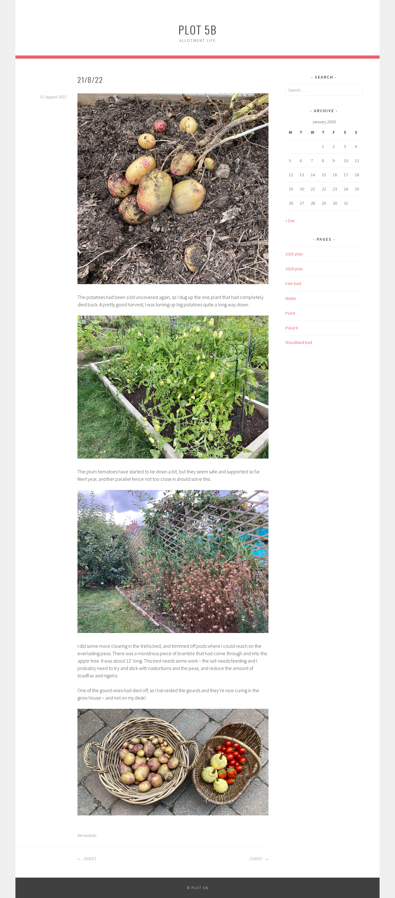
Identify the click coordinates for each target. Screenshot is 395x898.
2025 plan (294, 254)
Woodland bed (298, 342)
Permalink (86, 836)
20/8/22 (89, 859)
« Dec (290, 220)
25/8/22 (256, 859)
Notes (290, 298)
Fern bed (293, 283)
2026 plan (294, 268)
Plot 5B (197, 29)
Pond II (291, 328)
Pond (290, 313)
